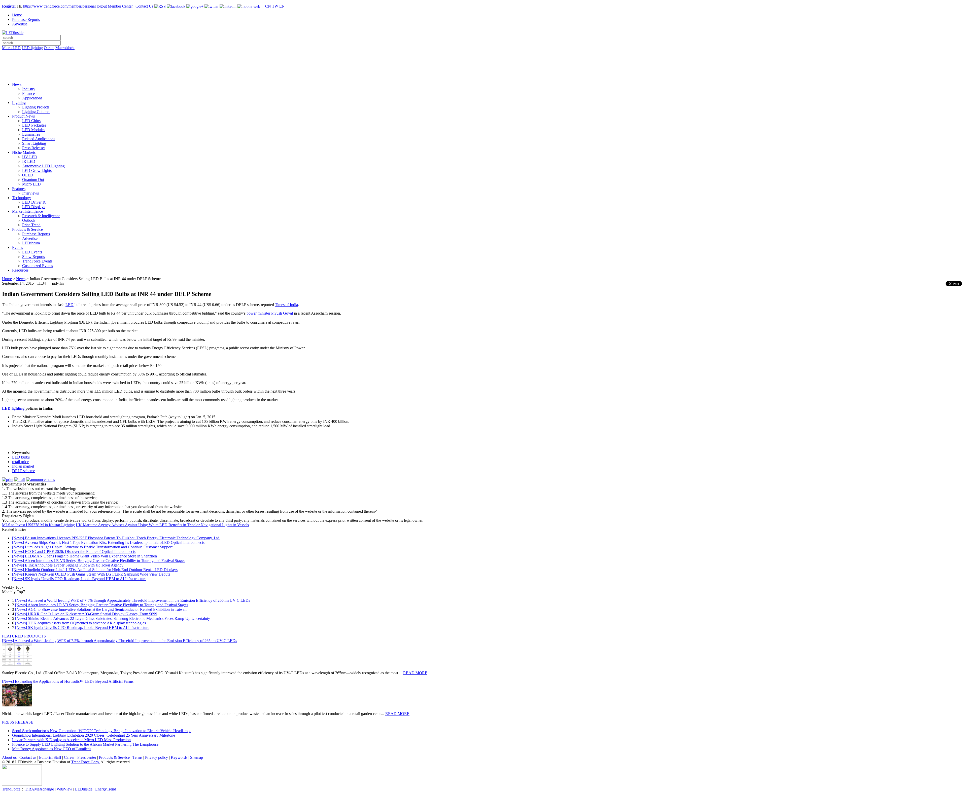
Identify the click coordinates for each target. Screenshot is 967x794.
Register (9, 6)
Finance (28, 93)
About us (9, 757)
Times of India (286, 305)
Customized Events (37, 265)
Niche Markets (24, 152)
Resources (20, 270)
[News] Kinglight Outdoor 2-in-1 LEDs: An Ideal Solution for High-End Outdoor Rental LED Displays (95, 570)
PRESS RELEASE (17, 722)
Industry (28, 89)
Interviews (30, 193)
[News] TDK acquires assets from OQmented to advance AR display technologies (80, 623)
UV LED (29, 157)
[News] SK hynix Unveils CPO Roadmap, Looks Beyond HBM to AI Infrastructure (79, 579)
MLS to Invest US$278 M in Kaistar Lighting (38, 525)
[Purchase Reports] (483, 53)
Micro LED (11, 48)
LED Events (32, 252)
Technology (21, 198)
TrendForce (11, 789)
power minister (258, 313)
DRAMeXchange (39, 789)
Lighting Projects (35, 107)
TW (275, 6)
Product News (23, 116)
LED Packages (34, 125)
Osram (49, 48)
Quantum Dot (33, 179)
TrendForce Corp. (85, 762)
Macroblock (65, 48)
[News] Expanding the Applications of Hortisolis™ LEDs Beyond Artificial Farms (67, 681)
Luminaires (31, 134)
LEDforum (31, 243)
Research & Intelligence (41, 216)
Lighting (19, 102)
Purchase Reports (26, 19)
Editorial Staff (50, 757)
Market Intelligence (27, 211)
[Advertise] (483, 60)
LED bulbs (21, 457)
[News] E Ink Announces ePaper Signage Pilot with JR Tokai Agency (67, 565)
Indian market (23, 466)
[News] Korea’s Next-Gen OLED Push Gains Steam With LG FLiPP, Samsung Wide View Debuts (91, 574)
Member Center (120, 6)
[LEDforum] (483, 74)
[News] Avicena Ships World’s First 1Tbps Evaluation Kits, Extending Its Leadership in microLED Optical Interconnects (108, 542)
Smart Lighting (34, 143)
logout (102, 6)
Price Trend (31, 225)
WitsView (64, 789)
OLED (27, 175)
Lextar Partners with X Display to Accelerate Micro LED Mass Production (71, 740)
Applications (32, 98)
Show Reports (33, 256)
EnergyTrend (105, 789)
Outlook (28, 220)
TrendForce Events (37, 261)
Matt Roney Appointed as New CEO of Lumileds (51, 749)
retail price (20, 462)
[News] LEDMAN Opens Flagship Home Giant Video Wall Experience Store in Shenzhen (84, 556)
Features (18, 188)
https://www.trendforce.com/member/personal (59, 6)
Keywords (179, 757)
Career (69, 757)
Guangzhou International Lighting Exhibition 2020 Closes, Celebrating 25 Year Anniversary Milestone (93, 735)
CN (268, 6)
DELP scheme (23, 471)
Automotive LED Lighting (43, 166)
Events (17, 247)
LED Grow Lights (37, 170)
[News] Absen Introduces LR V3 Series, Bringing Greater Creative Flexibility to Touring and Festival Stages (98, 560)
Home (17, 15)
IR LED (28, 161)
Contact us (27, 757)
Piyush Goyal (282, 313)
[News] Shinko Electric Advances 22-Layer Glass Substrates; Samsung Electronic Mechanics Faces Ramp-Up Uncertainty (112, 618)
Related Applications (38, 139)
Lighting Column (36, 111)
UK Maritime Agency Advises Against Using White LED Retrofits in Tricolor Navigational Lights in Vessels (162, 525)
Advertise (19, 24)
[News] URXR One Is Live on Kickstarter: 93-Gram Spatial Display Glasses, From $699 (86, 614)
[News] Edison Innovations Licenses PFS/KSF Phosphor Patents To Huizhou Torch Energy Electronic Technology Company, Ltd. (116, 538)
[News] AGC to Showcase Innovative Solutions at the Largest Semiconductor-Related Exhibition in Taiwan (101, 609)
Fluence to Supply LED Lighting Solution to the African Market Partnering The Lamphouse (85, 744)
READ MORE (415, 673)
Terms (137, 757)
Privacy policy (156, 757)
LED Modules (33, 130)
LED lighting (32, 48)
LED (69, 305)
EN (282, 6)
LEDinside (83, 789)
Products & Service (27, 229)
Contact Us (144, 6)
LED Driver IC (34, 202)
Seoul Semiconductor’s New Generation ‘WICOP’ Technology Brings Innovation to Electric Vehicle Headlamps (101, 731)
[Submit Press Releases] (483, 67)
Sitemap (196, 757)
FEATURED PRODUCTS (24, 636)
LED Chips (31, 121)
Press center (86, 757)
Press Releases (33, 148)
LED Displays (33, 207)
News (16, 84)
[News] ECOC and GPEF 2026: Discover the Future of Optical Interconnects (73, 551)
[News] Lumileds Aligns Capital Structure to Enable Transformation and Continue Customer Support (92, 547)
